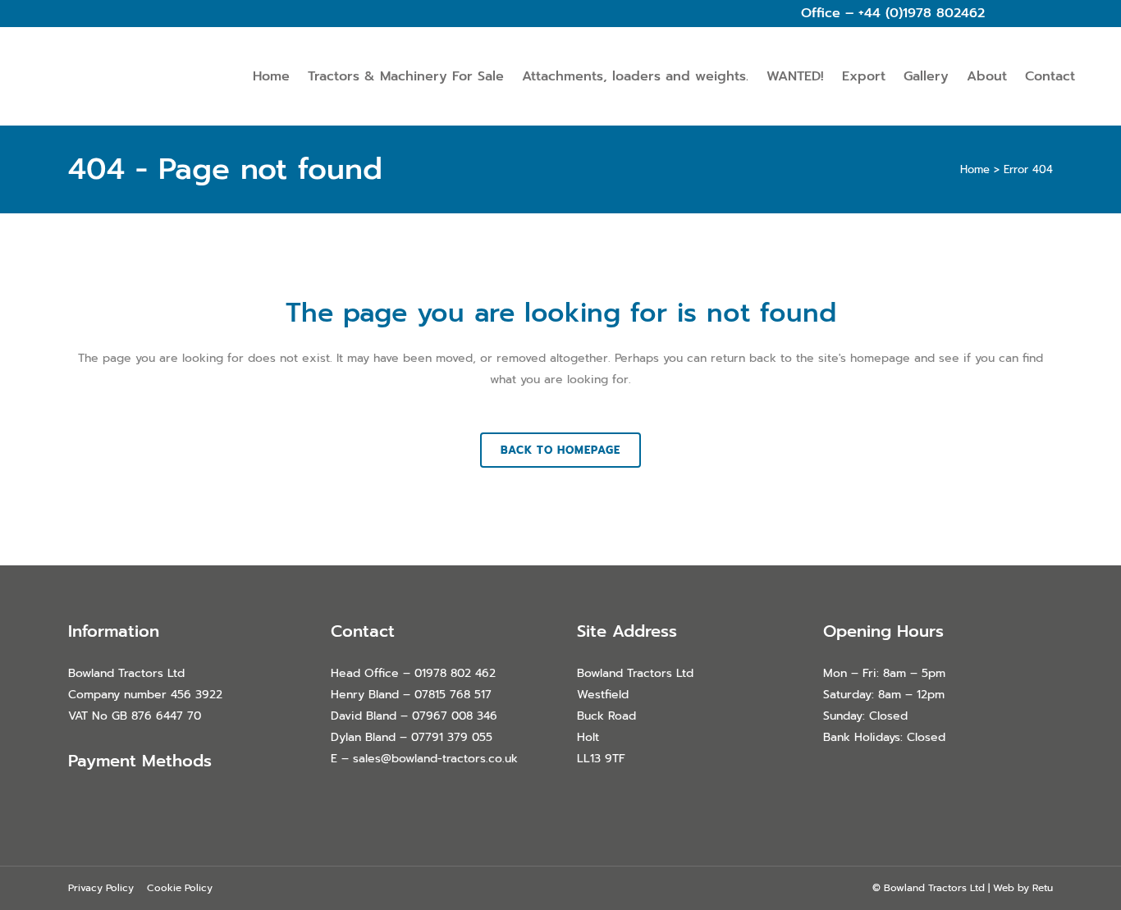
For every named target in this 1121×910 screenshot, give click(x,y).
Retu (1042, 887)
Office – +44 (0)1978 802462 (893, 13)
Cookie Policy (180, 887)
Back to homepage (560, 450)
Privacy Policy (101, 887)
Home (975, 169)
